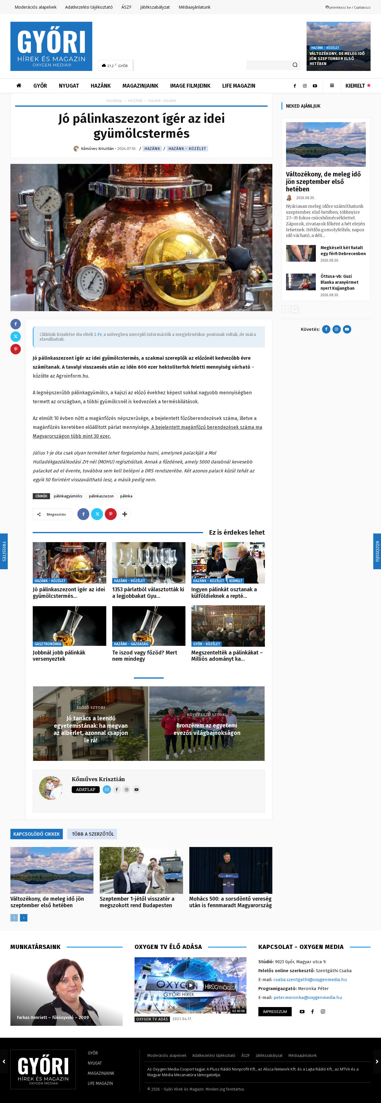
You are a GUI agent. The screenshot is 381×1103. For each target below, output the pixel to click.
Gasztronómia (48, 644)
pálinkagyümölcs (68, 496)
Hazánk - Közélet (325, 48)
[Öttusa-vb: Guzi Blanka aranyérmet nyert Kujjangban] (301, 282)
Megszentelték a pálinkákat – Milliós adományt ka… (227, 656)
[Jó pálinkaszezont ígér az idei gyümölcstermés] (69, 563)
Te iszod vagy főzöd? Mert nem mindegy (144, 656)
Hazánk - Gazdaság (131, 644)
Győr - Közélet (206, 644)
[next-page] (23, 918)
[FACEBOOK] (312, 1012)
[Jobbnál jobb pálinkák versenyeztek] (69, 626)
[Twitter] (97, 514)
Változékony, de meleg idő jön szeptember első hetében (337, 58)
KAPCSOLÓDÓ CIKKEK (36, 834)
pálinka (126, 496)
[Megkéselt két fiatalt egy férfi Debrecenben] (301, 253)
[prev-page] (14, 918)
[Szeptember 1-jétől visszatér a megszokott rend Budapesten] (141, 870)
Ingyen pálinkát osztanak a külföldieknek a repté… (224, 592)
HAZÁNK (135, 100)
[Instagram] (305, 85)
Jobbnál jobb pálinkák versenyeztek (59, 656)
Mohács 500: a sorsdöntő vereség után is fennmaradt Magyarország (230, 902)
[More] (124, 514)
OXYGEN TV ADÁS (152, 1019)
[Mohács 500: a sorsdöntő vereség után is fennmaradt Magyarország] (230, 870)
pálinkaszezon (101, 496)
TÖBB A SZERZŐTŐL (93, 834)
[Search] (295, 65)
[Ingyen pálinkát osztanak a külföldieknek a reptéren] (228, 563)
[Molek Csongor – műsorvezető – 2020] (98, 991)
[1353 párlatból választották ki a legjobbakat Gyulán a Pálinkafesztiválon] (149, 563)
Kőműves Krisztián (98, 779)
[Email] (107, 789)
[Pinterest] (111, 514)
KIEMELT (235, 581)
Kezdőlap (114, 100)
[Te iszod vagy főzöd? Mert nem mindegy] (149, 626)
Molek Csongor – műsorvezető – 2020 (85, 1017)
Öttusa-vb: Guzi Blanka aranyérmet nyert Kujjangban (339, 282)
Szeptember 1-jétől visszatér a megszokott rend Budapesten (137, 902)
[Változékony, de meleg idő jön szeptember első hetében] (51, 870)
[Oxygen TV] (191, 985)
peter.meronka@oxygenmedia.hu (308, 997)
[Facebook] (294, 85)
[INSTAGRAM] (323, 1012)
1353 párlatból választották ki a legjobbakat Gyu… (148, 592)
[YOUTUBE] (302, 1012)
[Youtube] (315, 85)
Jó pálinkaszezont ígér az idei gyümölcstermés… (69, 592)
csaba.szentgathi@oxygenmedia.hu (310, 979)
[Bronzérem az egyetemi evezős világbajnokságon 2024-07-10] (377, 1061)
